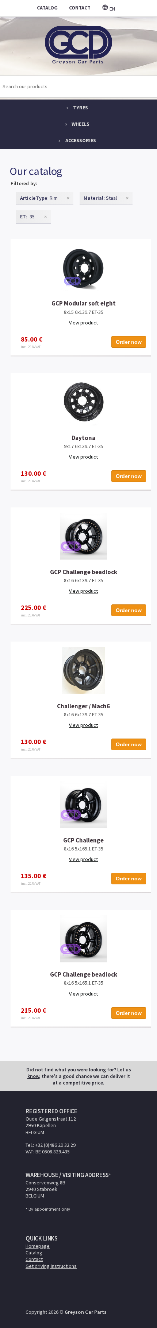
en (111, 8)
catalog (47, 7)
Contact (34, 1259)
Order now (129, 342)
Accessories (80, 140)
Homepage (38, 1246)
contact (80, 7)
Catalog (34, 1252)
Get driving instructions (51, 1266)
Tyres (80, 107)
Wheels (80, 124)
